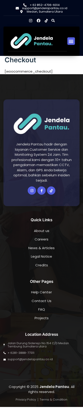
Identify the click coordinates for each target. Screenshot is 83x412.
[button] (53, 20)
